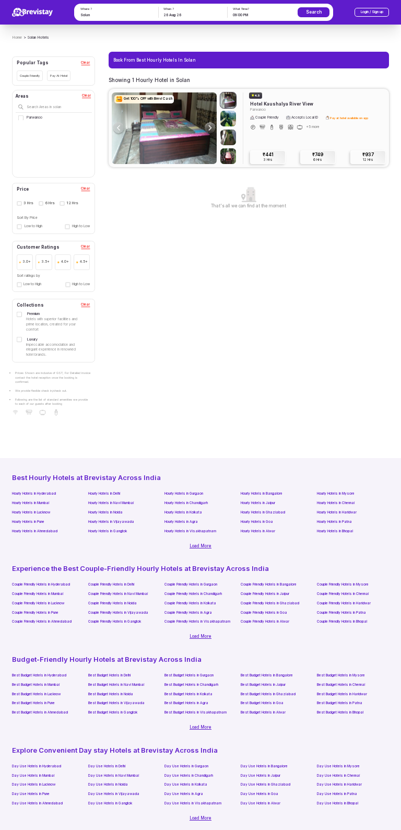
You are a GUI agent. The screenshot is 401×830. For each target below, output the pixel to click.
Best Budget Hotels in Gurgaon (189, 675)
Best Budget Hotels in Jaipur (263, 685)
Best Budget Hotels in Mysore (341, 675)
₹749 (317, 156)
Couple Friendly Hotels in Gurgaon (190, 584)
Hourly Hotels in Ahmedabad (34, 531)
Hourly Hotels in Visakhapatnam (190, 531)
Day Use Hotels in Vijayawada (113, 794)
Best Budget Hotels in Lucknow (36, 694)
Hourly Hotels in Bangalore (261, 494)
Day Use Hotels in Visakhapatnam (192, 803)
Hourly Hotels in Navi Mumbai (111, 503)
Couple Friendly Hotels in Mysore (343, 584)
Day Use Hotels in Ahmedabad (37, 803)
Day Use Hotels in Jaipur (260, 776)
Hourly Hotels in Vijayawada (111, 522)
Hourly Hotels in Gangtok (107, 531)
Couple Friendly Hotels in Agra (188, 613)
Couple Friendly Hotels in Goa (264, 613)
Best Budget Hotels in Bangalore (267, 675)
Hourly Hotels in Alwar (258, 531)
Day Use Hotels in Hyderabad (36, 766)
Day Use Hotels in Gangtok (110, 803)
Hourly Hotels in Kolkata (183, 512)
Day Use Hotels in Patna (337, 794)
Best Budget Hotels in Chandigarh (191, 685)
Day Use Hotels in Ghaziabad (265, 784)
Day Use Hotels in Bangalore (264, 766)
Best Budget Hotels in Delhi (109, 675)
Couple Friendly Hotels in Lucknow (38, 603)
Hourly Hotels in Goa (257, 522)
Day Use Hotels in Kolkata (185, 784)
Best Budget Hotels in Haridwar (342, 694)
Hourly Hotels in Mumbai (30, 503)
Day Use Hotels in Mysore (338, 766)
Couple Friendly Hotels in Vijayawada (118, 613)
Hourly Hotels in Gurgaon (183, 494)
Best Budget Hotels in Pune (33, 703)
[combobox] (115, 15)
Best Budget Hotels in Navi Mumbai (116, 685)
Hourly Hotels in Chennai (336, 503)
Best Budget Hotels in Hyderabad (39, 675)
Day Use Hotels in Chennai (338, 776)
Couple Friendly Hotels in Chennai (343, 594)
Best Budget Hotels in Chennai (341, 685)
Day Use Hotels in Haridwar (339, 784)
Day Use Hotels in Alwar (260, 803)
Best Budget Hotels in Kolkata (188, 694)
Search (314, 12)
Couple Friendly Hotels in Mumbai (37, 594)
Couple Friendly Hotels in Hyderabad (41, 584)
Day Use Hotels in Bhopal (337, 803)
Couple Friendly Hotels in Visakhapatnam (197, 621)
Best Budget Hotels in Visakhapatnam (195, 712)
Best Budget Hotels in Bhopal (340, 712)
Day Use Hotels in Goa (259, 794)
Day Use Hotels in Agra (183, 794)
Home (17, 37)
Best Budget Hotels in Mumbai (36, 685)
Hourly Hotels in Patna (334, 522)
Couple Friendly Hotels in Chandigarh (193, 594)
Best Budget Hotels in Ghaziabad (268, 694)
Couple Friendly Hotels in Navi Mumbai (118, 594)
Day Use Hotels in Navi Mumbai (113, 776)
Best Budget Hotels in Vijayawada (116, 703)
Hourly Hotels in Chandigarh (186, 503)
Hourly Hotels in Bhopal (335, 531)
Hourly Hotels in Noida (105, 512)
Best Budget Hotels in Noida (110, 694)
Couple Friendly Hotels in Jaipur (265, 594)
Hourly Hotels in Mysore (336, 494)
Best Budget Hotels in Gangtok (112, 712)
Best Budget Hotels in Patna (339, 703)
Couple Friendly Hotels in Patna (341, 613)
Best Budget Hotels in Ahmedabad (40, 712)
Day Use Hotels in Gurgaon (186, 766)
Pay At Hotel (58, 75)
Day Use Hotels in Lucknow (33, 784)
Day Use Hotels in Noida (108, 784)
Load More (200, 545)
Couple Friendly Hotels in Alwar (265, 621)
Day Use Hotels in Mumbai (33, 776)
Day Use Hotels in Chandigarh (188, 776)
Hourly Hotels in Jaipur (258, 503)
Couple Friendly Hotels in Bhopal (342, 621)
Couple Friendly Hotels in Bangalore (269, 584)
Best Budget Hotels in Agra (186, 703)
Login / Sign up (372, 12)
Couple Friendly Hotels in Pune (35, 613)
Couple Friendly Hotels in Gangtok (114, 621)
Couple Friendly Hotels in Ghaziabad (270, 603)
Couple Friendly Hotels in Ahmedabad (42, 621)
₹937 (368, 156)
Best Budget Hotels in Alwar (263, 712)
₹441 (268, 156)
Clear (85, 63)
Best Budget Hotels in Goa (262, 703)
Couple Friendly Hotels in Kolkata (190, 603)
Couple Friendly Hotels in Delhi (111, 584)
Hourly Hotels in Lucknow (31, 512)
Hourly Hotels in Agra (181, 522)
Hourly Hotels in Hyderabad (34, 494)
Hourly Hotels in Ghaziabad (263, 512)
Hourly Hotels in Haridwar (337, 512)
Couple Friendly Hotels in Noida (112, 603)
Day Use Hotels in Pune (31, 794)
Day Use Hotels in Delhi (106, 766)
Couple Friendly (30, 75)
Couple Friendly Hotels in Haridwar (344, 603)
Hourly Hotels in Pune (28, 522)
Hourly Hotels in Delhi (104, 494)
